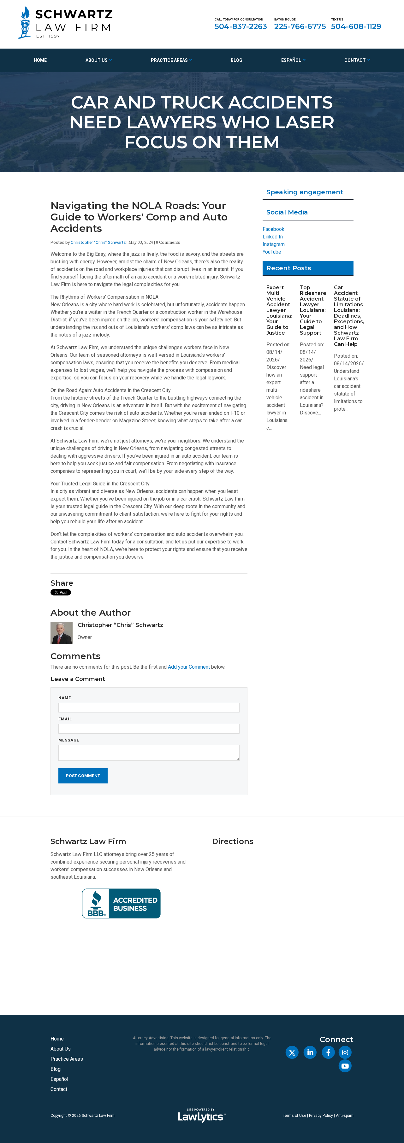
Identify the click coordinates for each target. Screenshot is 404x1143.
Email (65, 719)
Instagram (274, 244)
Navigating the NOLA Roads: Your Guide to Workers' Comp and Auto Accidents (139, 216)
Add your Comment (189, 667)
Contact (355, 60)
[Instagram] (345, 1052)
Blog (236, 60)
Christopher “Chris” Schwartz (98, 242)
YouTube (272, 252)
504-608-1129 (356, 26)
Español (291, 60)
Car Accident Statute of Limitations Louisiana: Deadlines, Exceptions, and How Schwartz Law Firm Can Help (349, 315)
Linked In (273, 237)
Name (64, 698)
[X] (292, 1052)
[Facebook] (328, 1052)
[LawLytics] (202, 1115)
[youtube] (345, 1066)
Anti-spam (345, 1115)
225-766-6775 (300, 26)
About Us (97, 60)
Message (68, 740)
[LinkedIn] (310, 1052)
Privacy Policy (321, 1115)
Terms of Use (294, 1115)
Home (40, 60)
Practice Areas (169, 60)
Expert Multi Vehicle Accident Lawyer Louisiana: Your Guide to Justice (279, 310)
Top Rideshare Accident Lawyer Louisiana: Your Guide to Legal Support (313, 310)
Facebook (273, 229)
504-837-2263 (241, 26)
